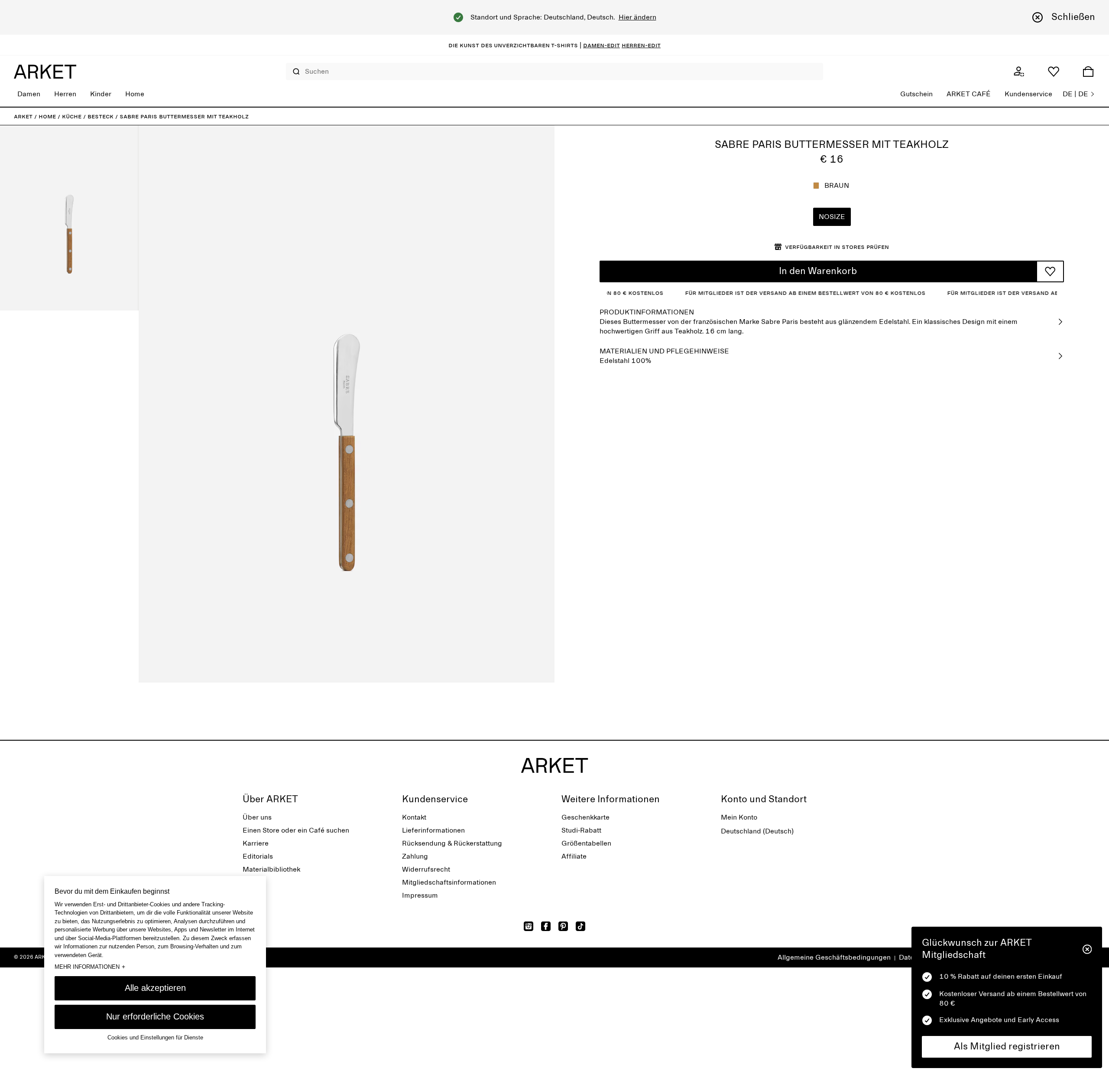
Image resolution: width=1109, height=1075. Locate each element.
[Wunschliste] (1053, 71)
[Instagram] (528, 926)
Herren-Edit (641, 45)
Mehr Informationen (90, 967)
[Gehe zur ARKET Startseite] (45, 71)
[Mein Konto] (1019, 71)
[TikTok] (580, 926)
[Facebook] (546, 926)
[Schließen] (1087, 949)
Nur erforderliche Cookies (155, 1016)
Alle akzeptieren (155, 988)
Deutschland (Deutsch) (757, 831)
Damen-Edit (601, 45)
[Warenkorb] (1088, 71)
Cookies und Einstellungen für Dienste (155, 1038)
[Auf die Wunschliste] (1050, 271)
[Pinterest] (563, 926)
